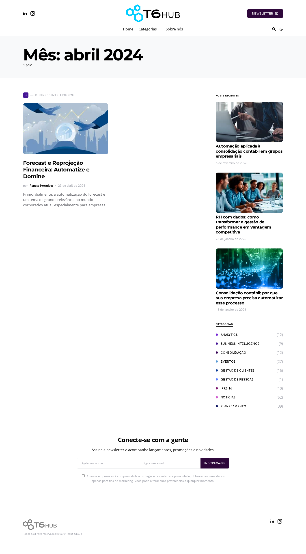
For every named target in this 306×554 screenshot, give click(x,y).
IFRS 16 (226, 388)
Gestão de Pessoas (237, 379)
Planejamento (233, 406)
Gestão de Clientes (237, 370)
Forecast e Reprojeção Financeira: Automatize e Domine (56, 170)
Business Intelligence (240, 344)
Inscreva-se (214, 463)
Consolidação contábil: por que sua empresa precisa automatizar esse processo (249, 298)
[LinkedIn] (25, 13)
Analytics (229, 335)
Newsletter (262, 13)
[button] (281, 29)
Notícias (228, 397)
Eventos (228, 362)
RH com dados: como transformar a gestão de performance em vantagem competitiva (243, 225)
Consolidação (233, 353)
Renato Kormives (41, 186)
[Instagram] (32, 13)
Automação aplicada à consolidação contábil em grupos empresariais (249, 151)
